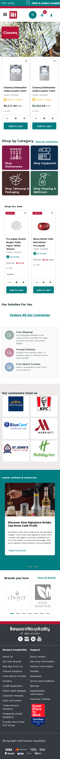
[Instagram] (27, 639)
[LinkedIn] (33, 639)
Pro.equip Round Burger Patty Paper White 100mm (16, 244)
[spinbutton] (16, 118)
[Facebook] (21, 639)
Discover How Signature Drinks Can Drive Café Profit (29, 524)
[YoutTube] (39, 639)
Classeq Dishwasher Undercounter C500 (15, 89)
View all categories (46, 141)
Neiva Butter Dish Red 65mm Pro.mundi (43, 242)
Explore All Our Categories (30, 315)
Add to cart (16, 126)
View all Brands (47, 577)
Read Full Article (17, 550)
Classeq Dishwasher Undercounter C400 (43, 89)
